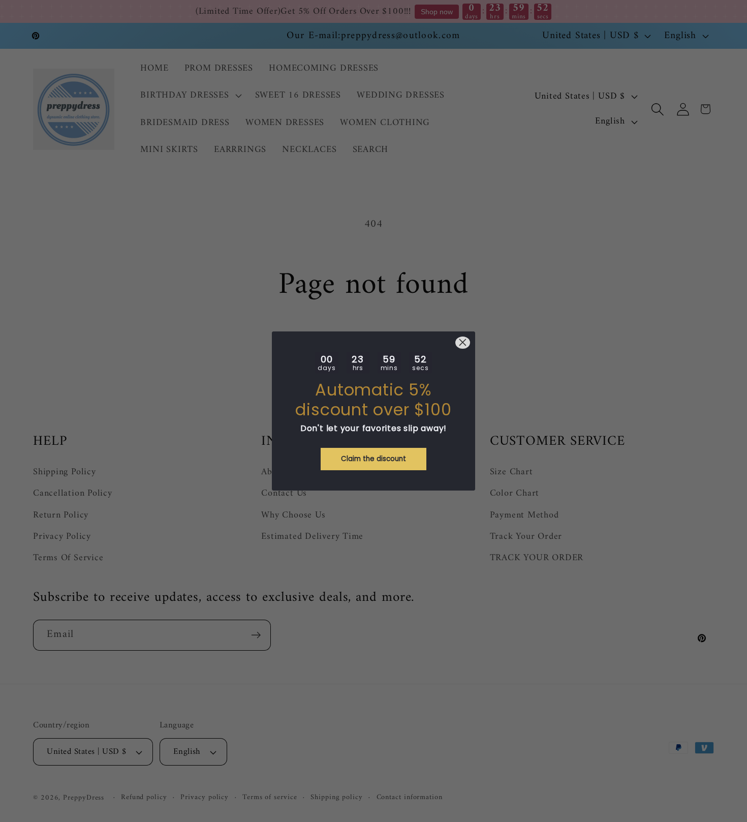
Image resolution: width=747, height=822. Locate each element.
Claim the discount (373, 459)
